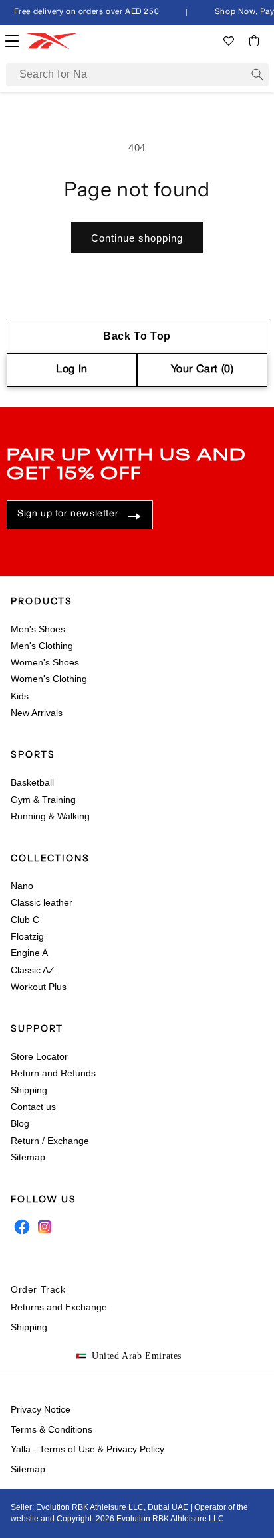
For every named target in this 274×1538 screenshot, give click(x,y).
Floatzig (27, 936)
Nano (22, 885)
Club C (25, 919)
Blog (20, 1123)
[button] (254, 40)
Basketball (32, 782)
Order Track (38, 1289)
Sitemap (28, 1157)
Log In (72, 369)
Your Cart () (202, 369)
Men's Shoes (38, 629)
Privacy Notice (40, 1409)
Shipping (29, 1090)
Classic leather (41, 902)
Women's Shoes (45, 662)
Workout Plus (39, 986)
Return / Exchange (50, 1140)
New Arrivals (37, 712)
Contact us (33, 1106)
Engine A (29, 952)
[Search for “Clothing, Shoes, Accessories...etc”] (257, 74)
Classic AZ (33, 970)
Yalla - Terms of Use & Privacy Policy (87, 1449)
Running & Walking (50, 816)
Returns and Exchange (59, 1307)
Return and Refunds (53, 1073)
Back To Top (137, 336)
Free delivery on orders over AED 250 (84, 11)
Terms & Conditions (51, 1429)
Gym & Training (43, 799)
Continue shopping (137, 238)
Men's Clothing (42, 645)
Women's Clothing (49, 678)
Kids (20, 696)
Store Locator (39, 1056)
